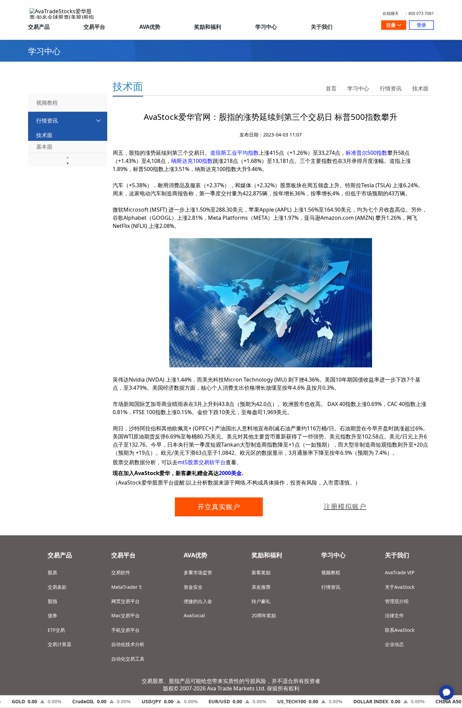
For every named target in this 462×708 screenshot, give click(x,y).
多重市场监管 (198, 572)
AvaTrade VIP (399, 572)
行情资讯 (390, 88)
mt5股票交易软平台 (202, 462)
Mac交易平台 (125, 615)
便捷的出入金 (198, 601)
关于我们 (321, 27)
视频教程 (330, 572)
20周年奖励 (264, 615)
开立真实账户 (219, 506)
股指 (52, 601)
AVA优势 (149, 27)
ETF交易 (56, 630)
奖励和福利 (207, 27)
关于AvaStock (399, 587)
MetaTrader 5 (126, 587)
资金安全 (193, 587)
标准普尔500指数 (366, 152)
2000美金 (230, 473)
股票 (52, 572)
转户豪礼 (261, 601)
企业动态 (394, 644)
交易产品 (39, 27)
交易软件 (120, 572)
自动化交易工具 (127, 659)
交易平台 (94, 27)
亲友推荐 (261, 587)
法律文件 (394, 615)
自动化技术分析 (127, 644)
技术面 (420, 88)
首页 (331, 88)
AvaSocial (194, 615)
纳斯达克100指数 (192, 161)
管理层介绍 (397, 601)
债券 (52, 615)
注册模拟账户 (345, 506)
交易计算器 (59, 644)
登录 (421, 25)
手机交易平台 (125, 630)
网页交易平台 (125, 601)
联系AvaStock (399, 630)
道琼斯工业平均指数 (234, 152)
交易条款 (57, 587)
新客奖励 (261, 572)
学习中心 (266, 27)
